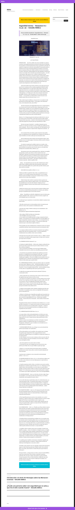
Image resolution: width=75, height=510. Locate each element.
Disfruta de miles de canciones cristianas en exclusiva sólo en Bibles (34, 465)
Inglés (67, 9)
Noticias (55, 9)
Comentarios (45, 9)
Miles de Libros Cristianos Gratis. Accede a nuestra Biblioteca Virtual (34, 20)
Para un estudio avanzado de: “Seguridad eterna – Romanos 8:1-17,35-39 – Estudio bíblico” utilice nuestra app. (34, 33)
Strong (50, 9)
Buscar (54, 19)
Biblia (3, 1)
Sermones (38, 9)
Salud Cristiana (61, 9)
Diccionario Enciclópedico (28, 9)
